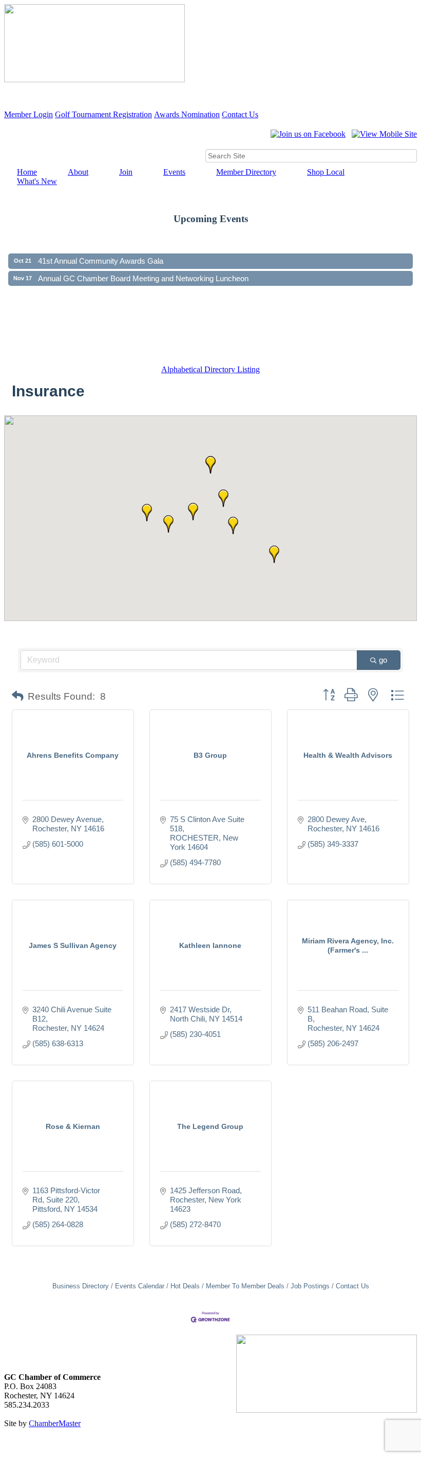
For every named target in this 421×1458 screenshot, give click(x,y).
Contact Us (240, 114)
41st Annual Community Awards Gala (100, 253)
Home (27, 172)
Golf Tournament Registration (103, 114)
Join (125, 172)
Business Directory (80, 1286)
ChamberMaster (55, 1423)
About (78, 172)
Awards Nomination (187, 114)
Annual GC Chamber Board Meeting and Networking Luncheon (143, 270)
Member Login (28, 114)
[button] (274, 554)
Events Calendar (139, 1286)
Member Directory (246, 172)
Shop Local (326, 172)
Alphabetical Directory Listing (210, 369)
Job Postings (310, 1286)
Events (174, 172)
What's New (37, 181)
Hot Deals (185, 1286)
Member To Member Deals (245, 1286)
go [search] (383, 659)
